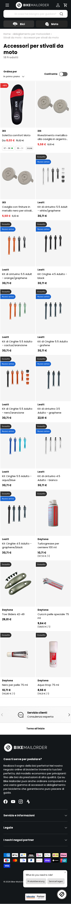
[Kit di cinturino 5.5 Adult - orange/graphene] (17, 243)
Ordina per (10, 71)
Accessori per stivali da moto (41, 37)
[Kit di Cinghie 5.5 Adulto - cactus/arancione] (17, 311)
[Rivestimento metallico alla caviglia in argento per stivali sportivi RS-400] (53, 104)
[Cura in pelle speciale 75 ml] (53, 583)
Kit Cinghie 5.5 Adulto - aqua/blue (17, 478)
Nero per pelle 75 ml (15, 685)
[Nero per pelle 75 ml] (17, 654)
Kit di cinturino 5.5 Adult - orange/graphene (17, 276)
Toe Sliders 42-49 (13, 614)
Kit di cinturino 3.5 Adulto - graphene (49, 410)
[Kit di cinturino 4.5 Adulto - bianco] (53, 445)
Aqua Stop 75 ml (48, 685)
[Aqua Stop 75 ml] (53, 654)
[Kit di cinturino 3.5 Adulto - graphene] (53, 378)
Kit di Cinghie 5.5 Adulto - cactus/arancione (17, 343)
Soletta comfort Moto (16, 135)
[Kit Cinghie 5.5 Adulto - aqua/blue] (17, 445)
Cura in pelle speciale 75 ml (53, 616)
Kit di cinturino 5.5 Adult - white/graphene (53, 209)
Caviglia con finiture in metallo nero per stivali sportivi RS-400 (17, 209)
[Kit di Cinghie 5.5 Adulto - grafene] (53, 311)
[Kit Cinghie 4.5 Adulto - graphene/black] (17, 513)
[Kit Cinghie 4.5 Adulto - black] (53, 243)
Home (7, 34)
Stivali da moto (12, 37)
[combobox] (35, 14)
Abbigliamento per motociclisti (31, 34)
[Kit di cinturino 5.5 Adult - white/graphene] (53, 176)
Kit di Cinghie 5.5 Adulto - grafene (53, 343)
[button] (65, 5)
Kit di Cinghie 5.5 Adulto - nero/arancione (17, 410)
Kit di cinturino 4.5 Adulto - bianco (49, 478)
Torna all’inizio (35, 728)
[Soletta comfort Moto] (17, 104)
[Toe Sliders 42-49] (17, 583)
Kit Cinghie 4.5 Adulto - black (52, 276)
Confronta (50, 74)
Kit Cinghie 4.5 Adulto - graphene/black (17, 545)
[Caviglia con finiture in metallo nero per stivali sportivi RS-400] (17, 176)
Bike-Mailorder (18, 881)
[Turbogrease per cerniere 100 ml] (53, 513)
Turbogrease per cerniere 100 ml (48, 545)
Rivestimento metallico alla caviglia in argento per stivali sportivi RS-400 (52, 137)
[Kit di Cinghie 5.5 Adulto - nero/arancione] (17, 378)
